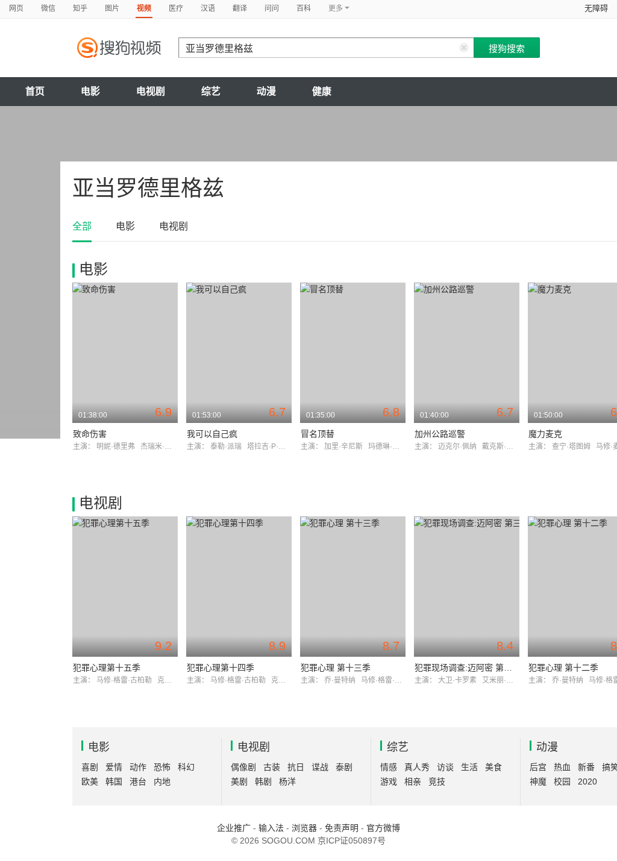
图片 (112, 8)
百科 (303, 8)
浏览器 (304, 828)
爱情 (113, 767)
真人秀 (417, 767)
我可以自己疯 (212, 434)
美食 (493, 767)
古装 (271, 767)
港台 (138, 781)
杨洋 (287, 781)
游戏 (388, 781)
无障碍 (596, 8)
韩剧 (263, 781)
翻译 (240, 8)
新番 (586, 767)
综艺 (211, 91)
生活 (469, 767)
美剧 (239, 781)
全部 (82, 226)
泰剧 (344, 767)
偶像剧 (243, 767)
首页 (35, 91)
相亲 (412, 781)
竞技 (436, 781)
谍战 (320, 767)
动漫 (266, 91)
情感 (388, 767)
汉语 (208, 8)
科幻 (186, 767)
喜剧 (89, 767)
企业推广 (234, 828)
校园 (562, 781)
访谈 (445, 767)
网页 (16, 8)
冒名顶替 (317, 434)
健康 (321, 91)
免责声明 (342, 828)
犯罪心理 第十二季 (563, 667)
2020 (587, 781)
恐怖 (162, 767)
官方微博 (383, 828)
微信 (48, 8)
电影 (90, 91)
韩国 (113, 781)
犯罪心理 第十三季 (336, 667)
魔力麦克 (545, 434)
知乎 (80, 8)
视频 (144, 8)
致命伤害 (90, 434)
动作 (138, 767)
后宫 (538, 767)
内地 (162, 781)
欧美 (89, 781)
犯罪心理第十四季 (220, 667)
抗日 (295, 767)
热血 (562, 767)
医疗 (176, 8)
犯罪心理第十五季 (106, 667)
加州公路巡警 (440, 434)
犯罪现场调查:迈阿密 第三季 (468, 667)
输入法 (271, 828)
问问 (272, 8)
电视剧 (150, 91)
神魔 (538, 781)
